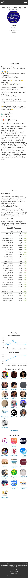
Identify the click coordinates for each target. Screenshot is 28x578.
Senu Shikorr (14, 378)
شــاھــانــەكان (23, 466)
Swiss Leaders (14, 456)
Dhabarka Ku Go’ (4, 417)
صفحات (4, 466)
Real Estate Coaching (23, 487)
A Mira (4, 407)
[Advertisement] (14, 49)
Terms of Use (14, 573)
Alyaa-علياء (14, 389)
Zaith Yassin (5, 389)
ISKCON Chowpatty (14, 445)
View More (14, 430)
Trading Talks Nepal (4, 498)
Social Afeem (4, 455)
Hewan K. (23, 378)
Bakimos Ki (14, 416)
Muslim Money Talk (14, 487)
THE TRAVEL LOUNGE (23, 456)
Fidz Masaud (5, 427)
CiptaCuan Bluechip (14, 466)
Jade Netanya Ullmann (4, 379)
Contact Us (14, 569)
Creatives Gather (23, 477)
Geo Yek (23, 407)
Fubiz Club (4, 445)
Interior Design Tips (4, 477)
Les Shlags (23, 445)
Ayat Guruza (5, 398)
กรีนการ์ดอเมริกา (4, 487)
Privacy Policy (14, 571)
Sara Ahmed (23, 389)
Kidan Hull (23, 398)
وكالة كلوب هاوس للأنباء (14, 477)
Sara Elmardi (23, 416)
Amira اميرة (14, 407)
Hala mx (14, 398)
